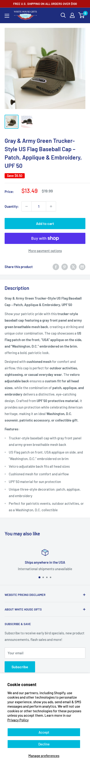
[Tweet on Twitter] (73, 266)
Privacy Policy (18, 720)
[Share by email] (82, 266)
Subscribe (20, 667)
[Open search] (63, 15)
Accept (44, 732)
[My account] (72, 15)
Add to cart (45, 223)
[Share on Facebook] (56, 266)
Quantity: (12, 206)
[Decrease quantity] (26, 206)
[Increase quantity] (51, 206)
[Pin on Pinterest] (64, 266)
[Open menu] (7, 16)
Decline (44, 744)
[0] (81, 15)
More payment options (45, 251)
